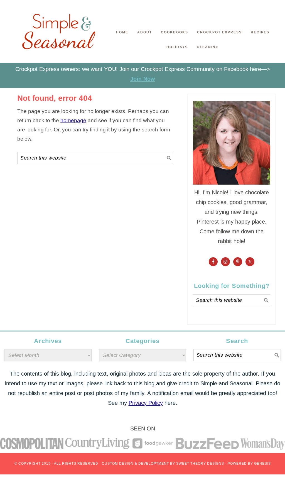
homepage (73, 120)
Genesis (262, 464)
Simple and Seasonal (59, 35)
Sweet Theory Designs (200, 464)
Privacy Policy (146, 403)
